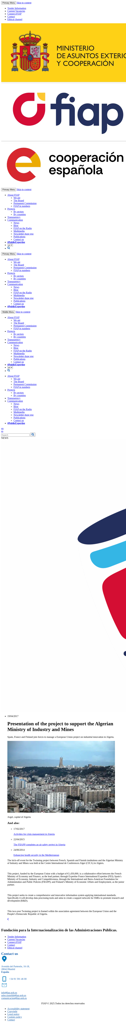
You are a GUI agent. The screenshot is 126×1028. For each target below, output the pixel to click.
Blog (16, 225)
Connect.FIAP (14, 13)
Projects (11, 209)
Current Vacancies (16, 11)
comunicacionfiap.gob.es (14, 998)
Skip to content (24, 2)
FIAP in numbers (22, 206)
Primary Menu (8, 3)
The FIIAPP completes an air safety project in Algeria (39, 844)
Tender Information (16, 8)
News (16, 222)
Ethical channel (14, 19)
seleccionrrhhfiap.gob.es (13, 995)
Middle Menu (8, 312)
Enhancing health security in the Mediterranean (36, 855)
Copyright (12, 1011)
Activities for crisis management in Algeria (34, 834)
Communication (15, 220)
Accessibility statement (18, 1008)
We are (17, 197)
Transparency (13, 217)
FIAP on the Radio (23, 228)
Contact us (19, 239)
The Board (19, 200)
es (2, 431)
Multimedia (19, 231)
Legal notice (13, 1014)
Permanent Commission (25, 203)
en (2, 428)
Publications (19, 236)
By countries (20, 214)
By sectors (19, 211)
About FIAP (13, 195)
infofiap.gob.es (9, 992)
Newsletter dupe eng (23, 234)
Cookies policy (14, 1017)
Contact (11, 16)
